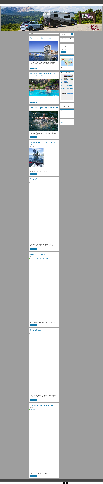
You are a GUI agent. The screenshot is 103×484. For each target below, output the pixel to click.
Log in (63, 112)
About (33, 4)
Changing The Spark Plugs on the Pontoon (44, 108)
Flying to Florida (35, 179)
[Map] (67, 62)
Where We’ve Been (38, 4)
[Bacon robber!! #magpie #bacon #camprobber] (65, 79)
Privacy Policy (63, 122)
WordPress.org (64, 116)
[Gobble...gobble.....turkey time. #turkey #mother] (71, 88)
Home (30, 4)
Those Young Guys (34, 2)
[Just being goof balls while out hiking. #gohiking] (71, 76)
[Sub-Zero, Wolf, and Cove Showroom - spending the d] (62, 79)
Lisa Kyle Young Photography (65, 40)
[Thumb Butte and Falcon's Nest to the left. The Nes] (68, 88)
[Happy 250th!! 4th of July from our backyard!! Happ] (71, 85)
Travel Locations (47, 4)
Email (62, 48)
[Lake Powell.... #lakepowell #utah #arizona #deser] (62, 88)
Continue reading (33, 68)
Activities (53, 4)
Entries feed (64, 113)
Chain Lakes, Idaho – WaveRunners (41, 405)
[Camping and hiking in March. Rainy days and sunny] (68, 76)
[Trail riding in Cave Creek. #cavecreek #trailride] (62, 91)
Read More (69, 482)
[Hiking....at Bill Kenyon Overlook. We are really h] (65, 88)
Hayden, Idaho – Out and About (40, 38)
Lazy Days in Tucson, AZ (37, 254)
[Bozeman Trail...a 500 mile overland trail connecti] (65, 82)
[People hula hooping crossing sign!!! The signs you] (71, 82)
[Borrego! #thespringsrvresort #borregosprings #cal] (62, 82)
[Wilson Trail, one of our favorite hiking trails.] (65, 85)
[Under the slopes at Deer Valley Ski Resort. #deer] (68, 79)
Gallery (43, 4)
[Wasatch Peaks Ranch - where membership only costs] (71, 79)
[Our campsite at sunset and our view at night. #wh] (65, 76)
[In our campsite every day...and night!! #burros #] (68, 85)
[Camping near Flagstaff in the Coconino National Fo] (62, 85)
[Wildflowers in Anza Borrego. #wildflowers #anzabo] (68, 82)
